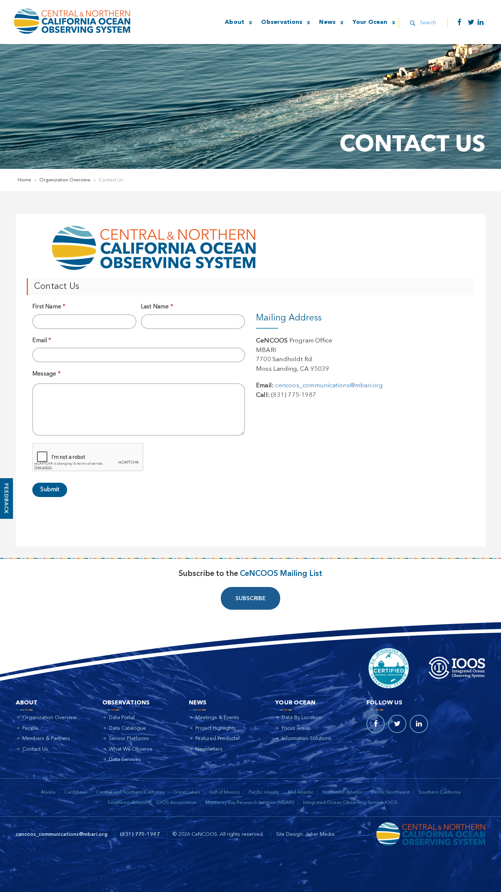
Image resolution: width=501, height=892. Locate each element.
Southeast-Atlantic (127, 802)
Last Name (157, 307)
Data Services (125, 759)
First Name (48, 307)
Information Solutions (307, 738)
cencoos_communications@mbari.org (329, 385)
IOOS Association (176, 802)
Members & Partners (46, 738)
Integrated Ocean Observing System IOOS (350, 802)
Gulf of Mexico (224, 792)
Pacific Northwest (390, 792)
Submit (49, 490)
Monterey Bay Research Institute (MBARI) (249, 802)
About (234, 22)
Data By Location (302, 717)
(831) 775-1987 (140, 834)
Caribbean (75, 792)
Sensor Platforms (129, 738)
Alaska (48, 792)
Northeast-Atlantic (342, 792)
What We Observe (131, 749)
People (30, 728)
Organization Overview (65, 180)
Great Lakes (186, 792)
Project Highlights (215, 728)
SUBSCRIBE (250, 599)
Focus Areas (296, 728)
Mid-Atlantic (301, 792)
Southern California (439, 792)
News (327, 22)
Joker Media (319, 834)
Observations (281, 22)
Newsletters (209, 749)
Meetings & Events (217, 717)
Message (46, 374)
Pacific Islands (264, 792)
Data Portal (122, 717)
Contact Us (35, 749)
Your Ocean (369, 22)
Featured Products (216, 738)
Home (24, 180)
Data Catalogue (127, 728)
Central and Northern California (130, 792)
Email (41, 341)
